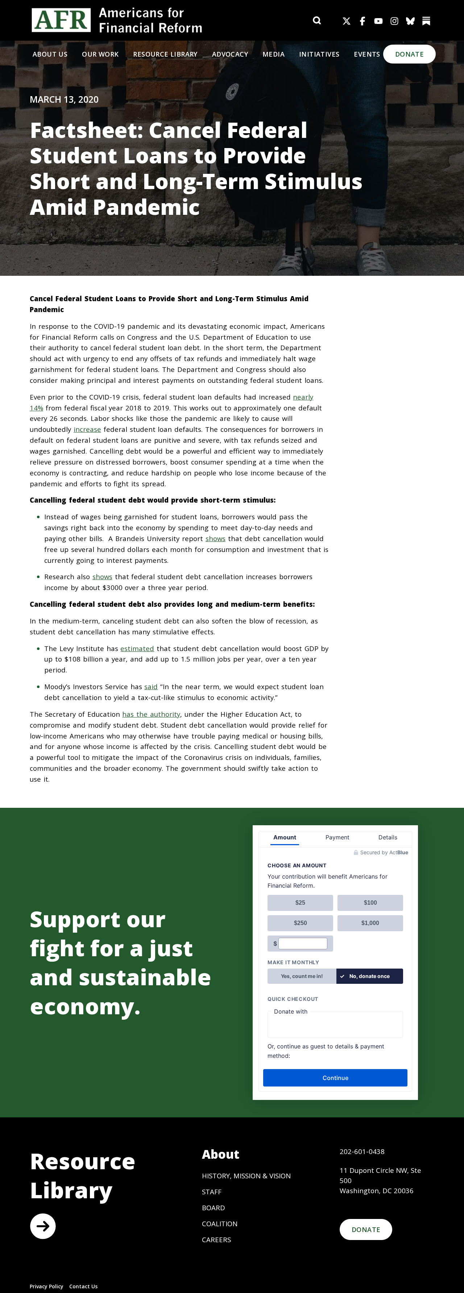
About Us (50, 54)
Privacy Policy (46, 1286)
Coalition (219, 1223)
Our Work (100, 54)
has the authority (151, 714)
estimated (137, 648)
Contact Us (83, 1286)
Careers (216, 1239)
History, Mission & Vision (246, 1175)
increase (87, 429)
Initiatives (319, 54)
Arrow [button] (43, 1226)
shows (215, 538)
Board (213, 1207)
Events (367, 54)
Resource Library (165, 54)
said (151, 686)
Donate (409, 54)
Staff (211, 1191)
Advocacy (230, 54)
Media (273, 54)
